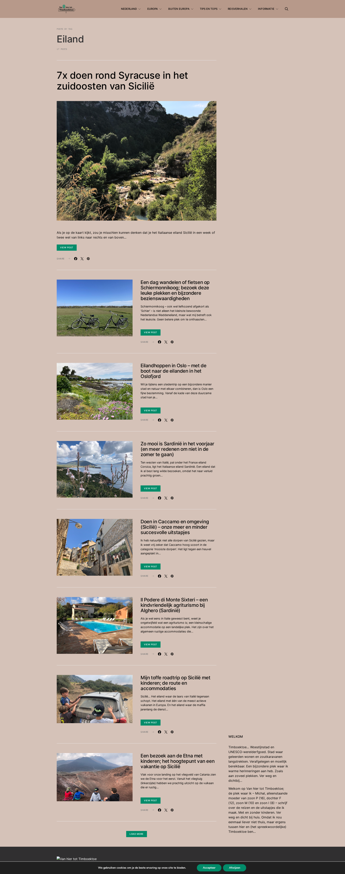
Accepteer (209, 868)
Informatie (266, 8)
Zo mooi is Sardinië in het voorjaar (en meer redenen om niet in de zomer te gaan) (177, 449)
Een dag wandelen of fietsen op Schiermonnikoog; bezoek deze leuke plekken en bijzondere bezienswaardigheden (175, 290)
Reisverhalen (238, 8)
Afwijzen (234, 868)
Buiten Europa (178, 8)
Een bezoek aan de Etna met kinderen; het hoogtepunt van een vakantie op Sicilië (177, 761)
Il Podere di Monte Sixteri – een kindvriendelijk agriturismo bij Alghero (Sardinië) (174, 605)
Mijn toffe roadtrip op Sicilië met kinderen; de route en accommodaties (175, 683)
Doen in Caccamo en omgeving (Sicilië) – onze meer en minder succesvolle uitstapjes (175, 527)
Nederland (129, 8)
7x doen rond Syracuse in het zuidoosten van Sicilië (122, 80)
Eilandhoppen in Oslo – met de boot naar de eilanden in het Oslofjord (173, 371)
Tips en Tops (208, 8)
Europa (152, 8)
